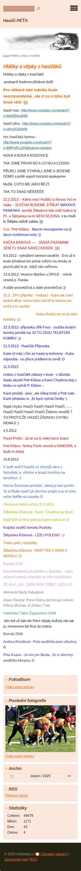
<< (12, 776)
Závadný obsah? (54, 854)
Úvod (6, 55)
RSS (33, 859)
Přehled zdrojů (16, 795)
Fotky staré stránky (19, 687)
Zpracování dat (15, 859)
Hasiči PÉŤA (15, 20)
